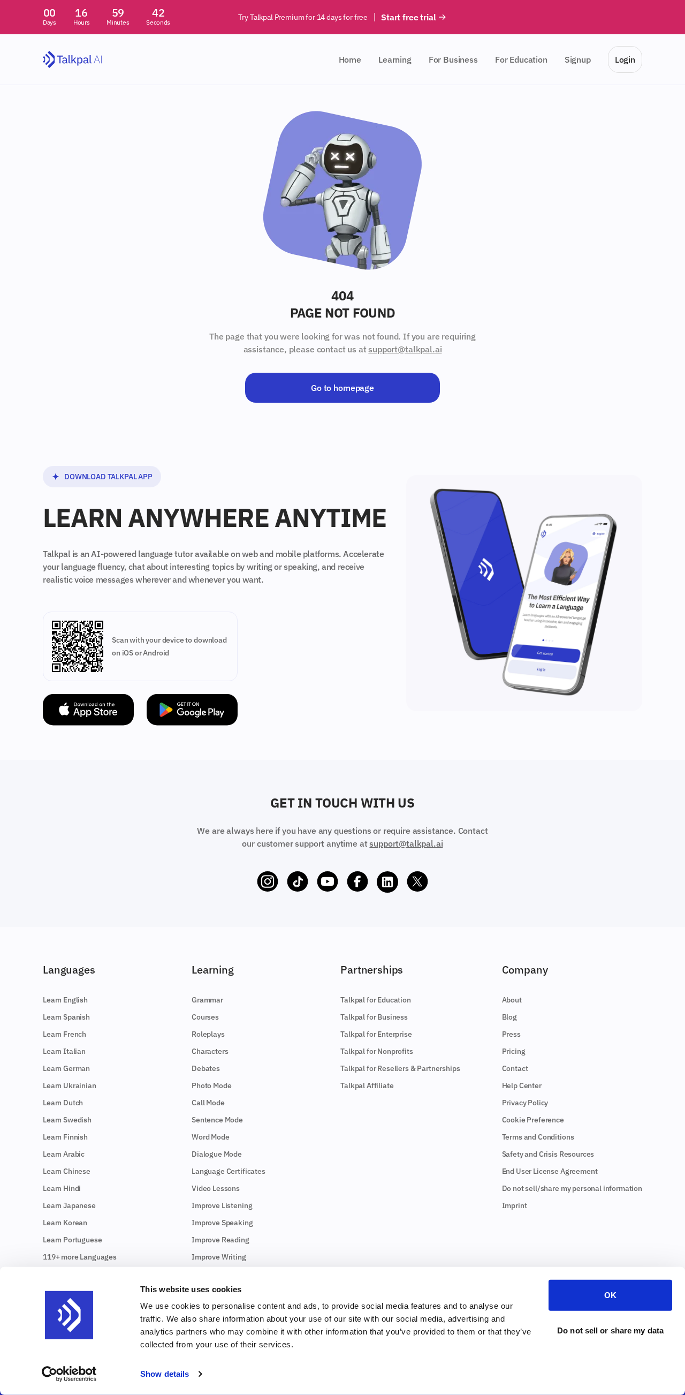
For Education (521, 59)
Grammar (207, 1000)
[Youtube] (327, 882)
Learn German (66, 1068)
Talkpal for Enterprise (376, 1034)
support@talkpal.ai (405, 349)
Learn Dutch (63, 1102)
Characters (210, 1051)
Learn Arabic (64, 1154)
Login (625, 59)
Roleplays (208, 1034)
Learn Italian (64, 1051)
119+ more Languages (80, 1257)
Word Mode (211, 1137)
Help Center (522, 1085)
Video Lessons (216, 1188)
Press (511, 1034)
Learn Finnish (65, 1137)
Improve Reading (220, 1240)
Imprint (514, 1205)
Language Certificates (228, 1171)
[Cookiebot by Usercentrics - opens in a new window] (69, 1374)
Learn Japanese (69, 1205)
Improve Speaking (222, 1222)
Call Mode (208, 1102)
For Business (453, 59)
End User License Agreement (550, 1171)
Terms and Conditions (538, 1137)
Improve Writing (219, 1257)
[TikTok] (297, 882)
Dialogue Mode (217, 1154)
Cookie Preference (533, 1120)
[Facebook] (357, 882)
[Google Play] (192, 710)
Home (350, 59)
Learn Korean (65, 1222)
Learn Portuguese (72, 1240)
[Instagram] (267, 882)
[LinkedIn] (387, 882)
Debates (206, 1068)
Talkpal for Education (375, 1000)
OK (610, 1295)
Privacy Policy (525, 1102)
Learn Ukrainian (69, 1085)
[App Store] (88, 710)
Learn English (65, 1000)
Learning (395, 59)
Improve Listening (222, 1205)
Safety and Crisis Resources (548, 1154)
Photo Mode (211, 1085)
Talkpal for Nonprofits (376, 1051)
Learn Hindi (62, 1188)
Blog (509, 1017)
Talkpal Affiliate (366, 1085)
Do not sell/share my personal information (572, 1188)
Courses (205, 1017)
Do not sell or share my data (610, 1329)
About (512, 1000)
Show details (164, 1373)
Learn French (64, 1034)
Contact (515, 1068)
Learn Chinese (66, 1171)
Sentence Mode (217, 1120)
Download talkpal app (108, 476)
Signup (578, 59)
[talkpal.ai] (72, 60)
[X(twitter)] (417, 882)
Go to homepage (342, 387)
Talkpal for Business (374, 1017)
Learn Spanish (66, 1017)
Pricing (514, 1051)
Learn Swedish (67, 1120)
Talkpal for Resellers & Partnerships (400, 1068)
